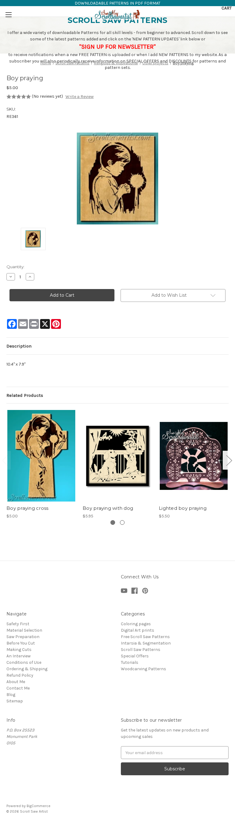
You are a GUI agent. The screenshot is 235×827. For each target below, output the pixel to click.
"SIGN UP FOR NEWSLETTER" (117, 46)
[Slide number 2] (122, 522)
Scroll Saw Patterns (140, 649)
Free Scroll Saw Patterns (145, 636)
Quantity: (15, 266)
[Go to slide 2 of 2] (229, 460)
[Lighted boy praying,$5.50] (194, 456)
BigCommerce (38, 806)
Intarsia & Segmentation (146, 643)
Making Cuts (19, 649)
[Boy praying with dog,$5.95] (117, 456)
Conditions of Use (23, 662)
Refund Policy (19, 675)
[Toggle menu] (8, 14)
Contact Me (18, 688)
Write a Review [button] (79, 96)
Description (19, 346)
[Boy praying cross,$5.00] (41, 456)
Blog (10, 694)
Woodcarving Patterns (143, 668)
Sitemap (14, 701)
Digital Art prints (137, 630)
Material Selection (24, 630)
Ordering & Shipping (26, 668)
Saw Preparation (22, 636)
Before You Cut (20, 643)
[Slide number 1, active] (112, 522)
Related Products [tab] (24, 395)
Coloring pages (136, 623)
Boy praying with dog (108, 508)
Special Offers (135, 656)
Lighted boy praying (183, 508)
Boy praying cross (27, 508)
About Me (15, 681)
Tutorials (129, 662)
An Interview (18, 656)
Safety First (17, 623)
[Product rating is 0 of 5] (18, 96)
